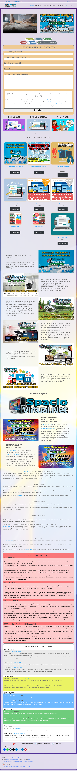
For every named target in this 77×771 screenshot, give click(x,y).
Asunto (7, 68)
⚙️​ (67, 5)
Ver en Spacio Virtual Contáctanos (29, 684)
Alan (29, 759)
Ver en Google (17, 728)
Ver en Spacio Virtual (23, 678)
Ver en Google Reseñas (19, 733)
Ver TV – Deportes (48, 5)
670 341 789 (20, 743)
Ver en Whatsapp (14, 711)
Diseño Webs (12, 451)
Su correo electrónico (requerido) (17, 57)
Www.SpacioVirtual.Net (43, 99)
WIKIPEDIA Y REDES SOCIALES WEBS (38, 647)
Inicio (32, 5)
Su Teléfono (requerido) (13, 63)
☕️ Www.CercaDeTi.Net (8, 763)
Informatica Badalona (11, 757)
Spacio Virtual (47, 424)
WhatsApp (29, 743)
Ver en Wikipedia (16, 560)
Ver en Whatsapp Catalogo (22, 717)
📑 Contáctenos (58, 743)
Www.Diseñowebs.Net (8, 761)
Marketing (20, 757)
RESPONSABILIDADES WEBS (38, 555)
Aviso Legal (5, 766)
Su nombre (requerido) (13, 52)
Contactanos (60, 5)
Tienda (37, 5)
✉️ (42, 743)
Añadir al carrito (15, 172)
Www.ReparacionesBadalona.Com (24, 761)
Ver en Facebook (20, 695)
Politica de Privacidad (25, 766)
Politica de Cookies (14, 766)
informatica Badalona (48, 428)
